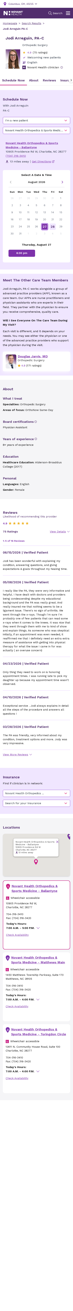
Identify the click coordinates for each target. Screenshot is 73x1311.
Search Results (31, 23)
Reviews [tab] (49, 80)
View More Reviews (15, 754)
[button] (36, 862)
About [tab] (33, 80)
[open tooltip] (62, 67)
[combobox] (36, 120)
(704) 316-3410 (16, 156)
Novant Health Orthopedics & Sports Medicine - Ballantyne (35, 888)
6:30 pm (21, 253)
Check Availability (17, 935)
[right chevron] (62, 182)
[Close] (57, 842)
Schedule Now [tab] (13, 80)
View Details (58, 531)
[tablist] (36, 80)
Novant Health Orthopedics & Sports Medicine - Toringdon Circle (38, 1031)
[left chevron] (11, 182)
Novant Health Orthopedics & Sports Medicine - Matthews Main (38, 960)
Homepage (10, 23)
